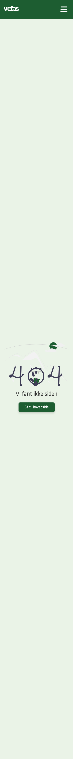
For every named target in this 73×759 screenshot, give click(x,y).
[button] (63, 9)
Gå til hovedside (37, 407)
